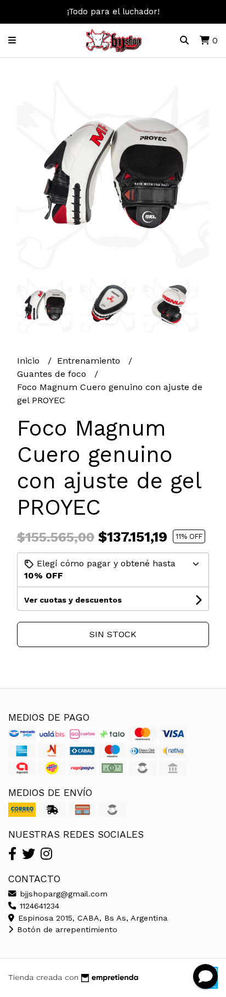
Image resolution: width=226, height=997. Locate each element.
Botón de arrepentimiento (65, 929)
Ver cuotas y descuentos (73, 599)
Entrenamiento (90, 360)
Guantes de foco (53, 374)
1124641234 (38, 905)
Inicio (29, 360)
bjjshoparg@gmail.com (62, 893)
